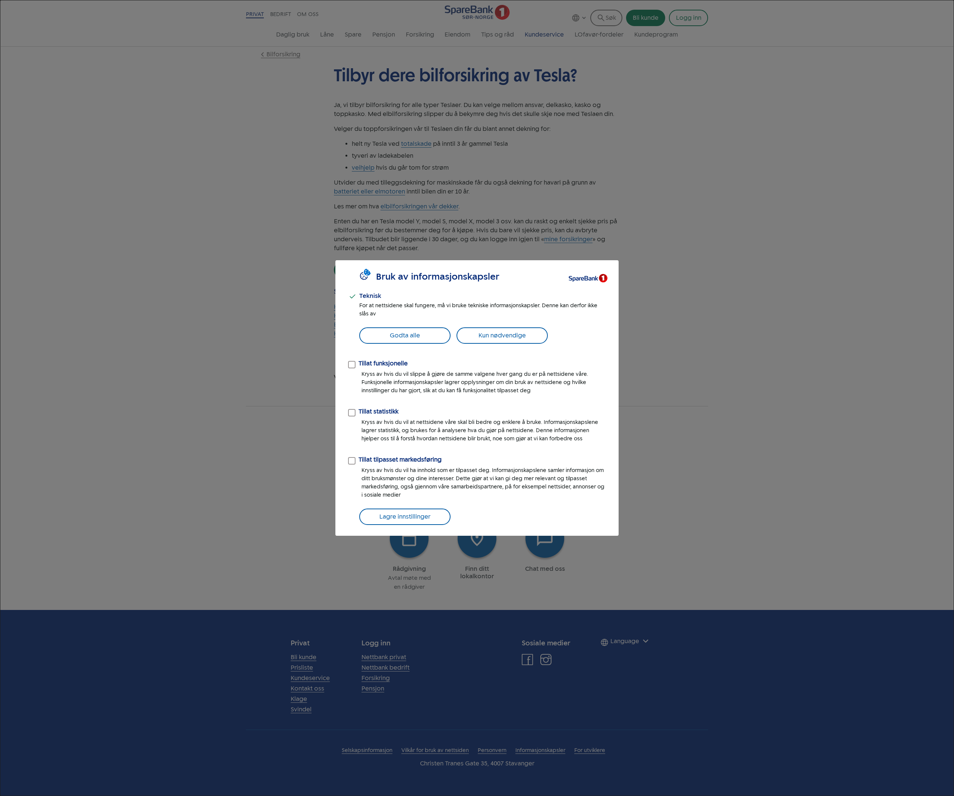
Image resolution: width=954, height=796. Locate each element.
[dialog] (477, 398)
